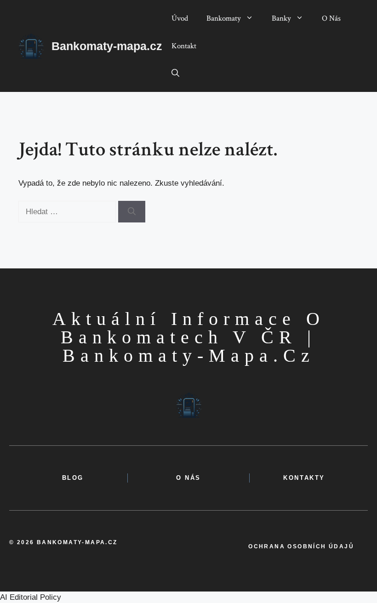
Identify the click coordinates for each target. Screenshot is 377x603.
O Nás (331, 18)
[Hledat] (131, 212)
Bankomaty (223, 18)
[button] (175, 73)
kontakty (304, 477)
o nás (188, 477)
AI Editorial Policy (30, 597)
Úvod (179, 18)
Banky (281, 18)
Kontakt (183, 46)
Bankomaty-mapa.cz (106, 46)
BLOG (73, 477)
